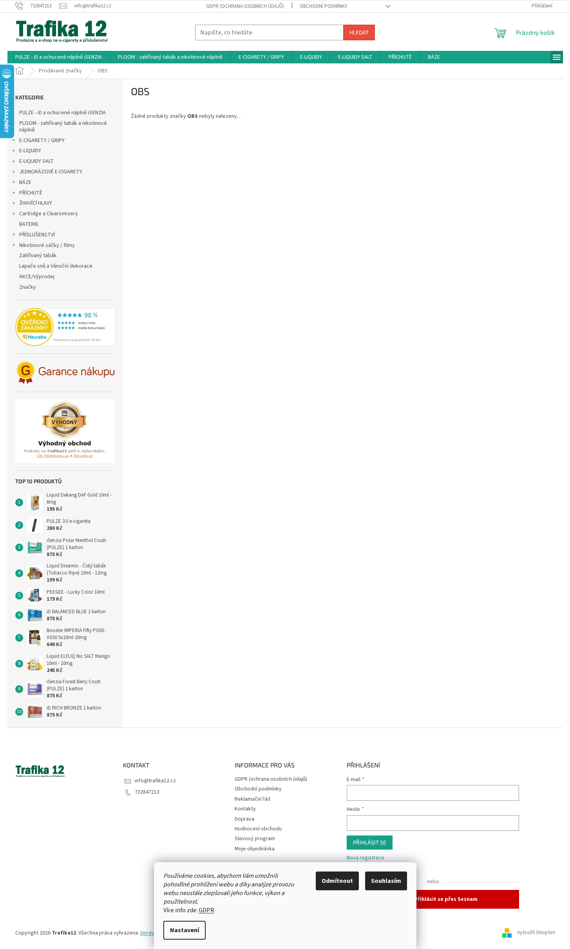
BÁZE (25, 182)
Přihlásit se (369, 842)
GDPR (206, 910)
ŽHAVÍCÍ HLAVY (35, 203)
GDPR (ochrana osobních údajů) (245, 6)
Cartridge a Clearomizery (48, 214)
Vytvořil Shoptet (536, 933)
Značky (27, 287)
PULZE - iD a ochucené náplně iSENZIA (62, 113)
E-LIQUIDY (30, 151)
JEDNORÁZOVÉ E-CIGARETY (50, 172)
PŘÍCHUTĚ (30, 193)
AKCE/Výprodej (36, 277)
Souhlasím (386, 881)
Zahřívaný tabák (37, 255)
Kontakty (245, 809)
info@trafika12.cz (155, 781)
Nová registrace (365, 858)
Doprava (244, 819)
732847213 (147, 792)
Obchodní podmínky (323, 6)
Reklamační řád (252, 799)
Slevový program (255, 839)
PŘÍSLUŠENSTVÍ (37, 235)
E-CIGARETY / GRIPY (42, 140)
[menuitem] (58, 57)
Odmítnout (337, 881)
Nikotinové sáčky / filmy (47, 245)
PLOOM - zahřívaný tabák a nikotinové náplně (63, 126)
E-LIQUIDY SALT (36, 161)
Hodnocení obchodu (258, 829)
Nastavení (184, 930)
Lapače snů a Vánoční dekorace (55, 266)
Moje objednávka (255, 849)
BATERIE (28, 224)
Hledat (359, 32)
